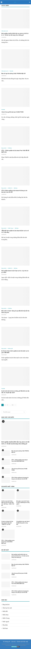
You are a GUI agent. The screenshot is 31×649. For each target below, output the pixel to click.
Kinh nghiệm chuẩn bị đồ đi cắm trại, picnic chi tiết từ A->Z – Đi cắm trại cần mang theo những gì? (14, 34)
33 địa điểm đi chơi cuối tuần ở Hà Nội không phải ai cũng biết (23, 523)
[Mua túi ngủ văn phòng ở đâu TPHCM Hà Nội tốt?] (15, 58)
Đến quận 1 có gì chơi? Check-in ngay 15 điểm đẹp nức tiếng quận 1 (23, 502)
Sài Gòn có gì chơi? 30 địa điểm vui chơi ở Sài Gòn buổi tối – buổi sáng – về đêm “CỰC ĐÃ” (7, 503)
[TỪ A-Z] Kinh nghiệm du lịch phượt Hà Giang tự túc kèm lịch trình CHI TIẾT (20, 478)
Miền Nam (5, 614)
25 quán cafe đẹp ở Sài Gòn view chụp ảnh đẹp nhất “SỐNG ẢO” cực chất (7, 523)
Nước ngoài (10, 348)
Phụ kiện (11, 71)
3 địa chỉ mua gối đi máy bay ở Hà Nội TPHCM (12, 112)
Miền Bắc (10, 188)
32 (12, 405)
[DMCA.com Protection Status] (15, 646)
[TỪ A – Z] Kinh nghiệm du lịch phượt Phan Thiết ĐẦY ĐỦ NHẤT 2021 (20, 460)
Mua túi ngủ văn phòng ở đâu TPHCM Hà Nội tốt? (13, 73)
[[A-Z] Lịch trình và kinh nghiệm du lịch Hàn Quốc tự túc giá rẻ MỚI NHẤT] (15, 336)
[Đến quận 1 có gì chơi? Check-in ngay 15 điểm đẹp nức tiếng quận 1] (23, 494)
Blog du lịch (3, 148)
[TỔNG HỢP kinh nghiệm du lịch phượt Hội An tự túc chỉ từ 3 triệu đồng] (15, 216)
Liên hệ (13, 641)
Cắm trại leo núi (4, 31)
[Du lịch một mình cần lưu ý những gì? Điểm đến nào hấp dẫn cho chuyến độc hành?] (15, 376)
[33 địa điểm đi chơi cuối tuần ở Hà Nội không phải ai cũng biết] (23, 515)
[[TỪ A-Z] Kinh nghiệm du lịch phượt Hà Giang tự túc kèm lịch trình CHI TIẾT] (15, 175)
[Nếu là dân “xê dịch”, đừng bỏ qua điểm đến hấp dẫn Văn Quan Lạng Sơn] (15, 296)
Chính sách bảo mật (22, 641)
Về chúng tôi (6, 641)
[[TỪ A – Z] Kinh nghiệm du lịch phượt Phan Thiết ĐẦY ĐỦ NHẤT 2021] (15, 135)
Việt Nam (10, 148)
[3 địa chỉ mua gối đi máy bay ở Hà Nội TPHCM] (15, 97)
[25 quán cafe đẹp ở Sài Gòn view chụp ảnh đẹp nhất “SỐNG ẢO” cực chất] (8, 515)
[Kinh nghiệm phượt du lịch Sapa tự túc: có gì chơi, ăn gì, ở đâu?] (15, 256)
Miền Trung (10, 228)
